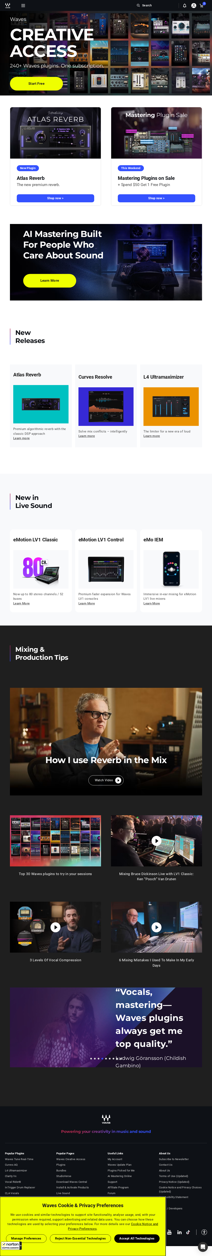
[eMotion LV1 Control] (106, 569)
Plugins (60, 1164)
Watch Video (104, 780)
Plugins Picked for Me (121, 1170)
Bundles (61, 1170)
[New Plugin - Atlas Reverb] (55, 133)
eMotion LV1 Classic (35, 540)
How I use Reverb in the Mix (106, 760)
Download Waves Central (71, 1181)
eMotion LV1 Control (101, 540)
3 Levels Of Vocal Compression (55, 960)
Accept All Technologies (136, 1238)
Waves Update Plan (119, 1164)
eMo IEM (153, 540)
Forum (112, 1193)
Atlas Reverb (31, 178)
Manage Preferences (26, 1238)
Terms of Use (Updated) (173, 1176)
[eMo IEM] (171, 569)
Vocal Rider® (13, 1181)
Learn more (21, 438)
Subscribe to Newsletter (174, 1159)
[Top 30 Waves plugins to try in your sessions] (55, 840)
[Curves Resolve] (106, 406)
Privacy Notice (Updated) (174, 1181)
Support (112, 1181)
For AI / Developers (171, 1208)
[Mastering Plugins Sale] (156, 133)
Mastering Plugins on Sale (146, 178)
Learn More (21, 603)
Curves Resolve (95, 377)
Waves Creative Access (70, 1159)
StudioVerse (63, 1176)
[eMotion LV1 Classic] (41, 569)
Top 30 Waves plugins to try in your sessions (55, 874)
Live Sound (63, 1193)
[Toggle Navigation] (23, 5)
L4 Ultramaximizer (163, 377)
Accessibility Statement (173, 1197)
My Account (115, 1159)
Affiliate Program (118, 1187)
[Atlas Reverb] (41, 404)
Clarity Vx (10, 1176)
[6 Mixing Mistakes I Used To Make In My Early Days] (156, 927)
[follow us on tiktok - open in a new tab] (188, 1232)
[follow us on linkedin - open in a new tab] (179, 1232)
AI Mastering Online (120, 1176)
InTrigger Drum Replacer (20, 1187)
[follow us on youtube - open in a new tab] (169, 1232)
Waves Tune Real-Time (19, 1159)
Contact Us (165, 1164)
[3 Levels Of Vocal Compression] (55, 927)
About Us (164, 1170)
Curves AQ (11, 1164)
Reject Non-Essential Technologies (80, 1238)
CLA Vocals (12, 1193)
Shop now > (55, 198)
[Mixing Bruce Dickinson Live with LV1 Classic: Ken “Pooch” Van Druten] (156, 840)
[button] (11, 1246)
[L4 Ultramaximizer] (171, 406)
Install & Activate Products (72, 1187)
